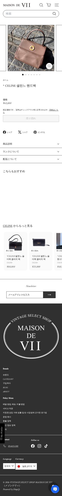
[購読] (49, 294)
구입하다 (7, 383)
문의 (5, 429)
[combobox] (31, 13)
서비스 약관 (8, 408)
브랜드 (6, 375)
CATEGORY (8, 379)
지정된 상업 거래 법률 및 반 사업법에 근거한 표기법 (25, 412)
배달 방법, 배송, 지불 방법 (14, 404)
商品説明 (7, 143)
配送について (10, 159)
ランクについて (11, 151)
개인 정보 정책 (9, 425)
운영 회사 (7, 417)
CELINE (7, 226)
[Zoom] (49, 66)
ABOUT (6, 391)
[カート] (49, 5)
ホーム (6, 80)
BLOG (5, 387)
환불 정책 (7, 421)
